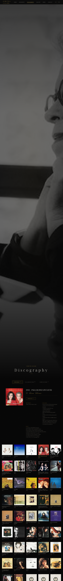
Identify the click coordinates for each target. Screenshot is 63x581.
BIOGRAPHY (22, 2)
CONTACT (50, 2)
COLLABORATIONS (30, 382)
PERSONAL (17, 382)
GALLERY (38, 2)
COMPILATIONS (44, 382)
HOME (15, 2)
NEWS (44, 2)
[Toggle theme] (59, 2)
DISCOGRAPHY (30, 2)
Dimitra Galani (7, 2)
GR (55, 2)
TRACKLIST (31, 398)
